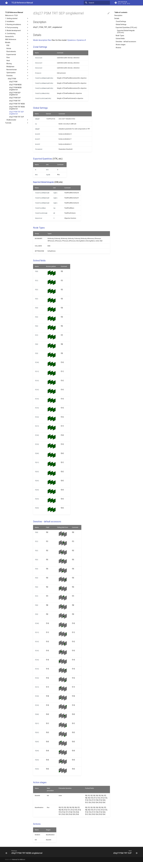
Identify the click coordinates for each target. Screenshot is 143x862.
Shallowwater (11, 120)
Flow (8, 57)
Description (118, 15)
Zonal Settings (121, 21)
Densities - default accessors (126, 41)
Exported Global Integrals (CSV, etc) (126, 31)
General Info (9, 36)
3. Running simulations (13, 24)
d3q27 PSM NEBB (15, 85)
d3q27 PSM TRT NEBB (17, 104)
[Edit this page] (108, 13)
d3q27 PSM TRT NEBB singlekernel (17, 108)
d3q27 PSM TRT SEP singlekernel (16, 113)
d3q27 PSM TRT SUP (16, 117)
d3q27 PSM (12, 79)
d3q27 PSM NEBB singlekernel (15, 88)
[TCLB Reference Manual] (6, 2)
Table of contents (120, 12)
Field (47, 527)
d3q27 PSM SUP (15, 98)
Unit (47, 164)
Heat (8, 60)
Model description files (42, 40)
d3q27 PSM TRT (15, 101)
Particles (9, 75)
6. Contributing (10, 33)
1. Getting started (11, 18)
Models (7, 42)
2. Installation (9, 21)
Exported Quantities (42, 158)
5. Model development (13, 30)
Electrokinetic (11, 51)
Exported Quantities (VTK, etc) (126, 27)
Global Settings (121, 24)
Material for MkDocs (18, 859)
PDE (7, 45)
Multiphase (10, 66)
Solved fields (120, 38)
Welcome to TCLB (11, 15)
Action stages (120, 44)
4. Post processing (11, 27)
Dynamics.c (71, 40)
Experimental (11, 54)
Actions (118, 47)
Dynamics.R (81, 40)
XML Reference (10, 39)
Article (8, 48)
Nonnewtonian (11, 69)
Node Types (120, 35)
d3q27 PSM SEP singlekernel (15, 94)
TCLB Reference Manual (14, 12)
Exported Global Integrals (43, 182)
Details (116, 18)
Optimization (11, 72)
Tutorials (8, 123)
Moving (9, 63)
